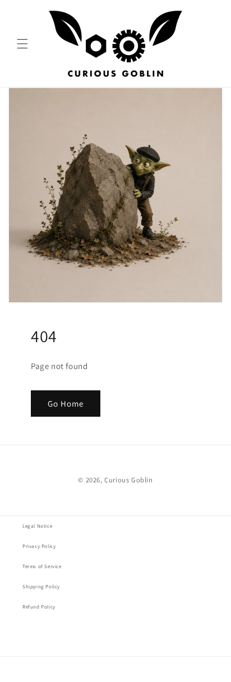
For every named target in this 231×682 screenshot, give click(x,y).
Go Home (66, 403)
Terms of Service (42, 566)
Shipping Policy (41, 586)
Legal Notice (37, 526)
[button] (22, 43)
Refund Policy (39, 606)
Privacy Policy (39, 546)
